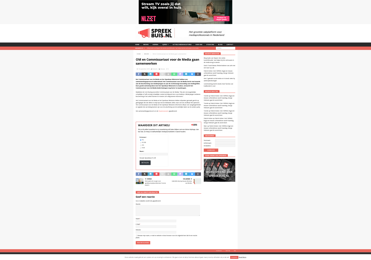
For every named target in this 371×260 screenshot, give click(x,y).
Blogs (220, 44)
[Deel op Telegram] (186, 74)
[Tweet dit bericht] (145, 74)
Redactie (154, 69)
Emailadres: (207, 146)
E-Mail (138, 224)
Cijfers (164, 44)
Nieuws (146, 44)
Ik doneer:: (143, 137)
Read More (242, 257)
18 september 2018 (144, 69)
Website (138, 230)
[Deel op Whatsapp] (174, 74)
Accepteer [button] (234, 257)
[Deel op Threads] (198, 74)
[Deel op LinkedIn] (151, 74)
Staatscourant (163, 111)
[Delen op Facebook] (139, 74)
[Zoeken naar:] (225, 48)
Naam (138, 219)
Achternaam (207, 143)
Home (137, 44)
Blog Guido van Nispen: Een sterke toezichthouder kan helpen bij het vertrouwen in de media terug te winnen (219, 60)
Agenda (155, 44)
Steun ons (210, 44)
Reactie (138, 204)
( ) (173, 49)
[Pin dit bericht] (156, 74)
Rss (235, 250)
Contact (229, 44)
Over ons (198, 44)
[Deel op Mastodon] (180, 74)
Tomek (206, 96)
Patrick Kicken (208, 118)
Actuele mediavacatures (182, 44)
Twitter (227, 250)
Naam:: (142, 151)
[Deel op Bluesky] (192, 74)
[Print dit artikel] (168, 74)
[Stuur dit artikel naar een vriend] (162, 74)
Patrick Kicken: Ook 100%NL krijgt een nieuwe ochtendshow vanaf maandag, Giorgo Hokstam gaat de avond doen (219, 73)
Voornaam (207, 140)
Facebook (219, 250)
